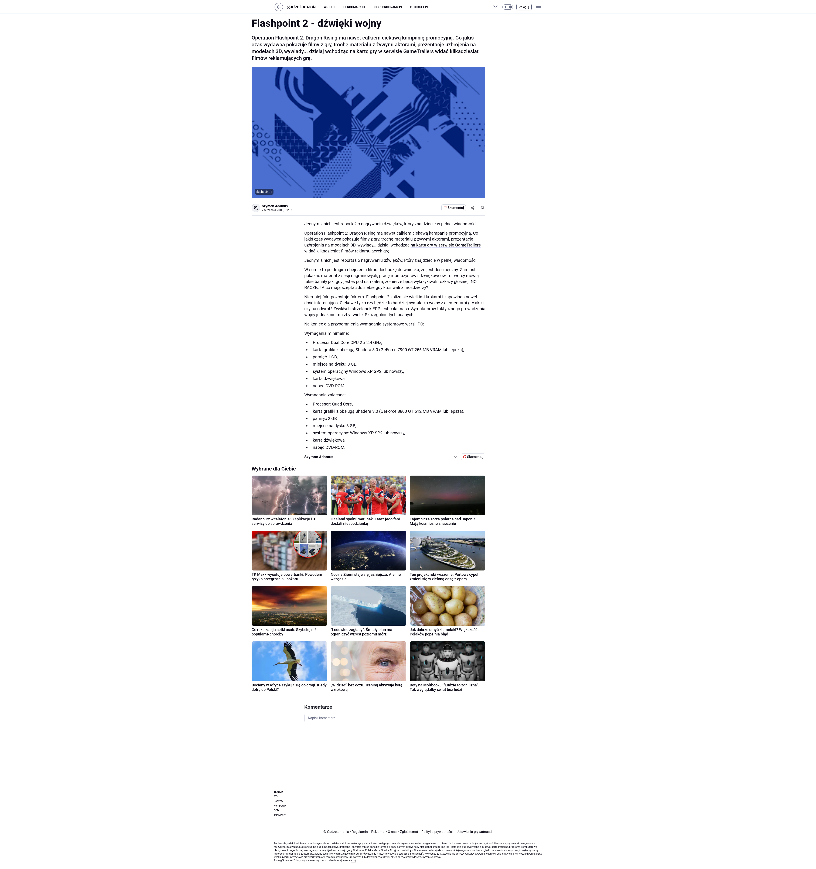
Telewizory (280, 815)
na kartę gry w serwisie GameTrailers (446, 245)
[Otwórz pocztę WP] (495, 7)
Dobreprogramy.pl (388, 7)
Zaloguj (524, 7)
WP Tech (330, 7)
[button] (507, 7)
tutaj (353, 860)
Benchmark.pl (354, 7)
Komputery (280, 805)
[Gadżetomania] (305, 7)
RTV (276, 796)
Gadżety (278, 801)
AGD (276, 810)
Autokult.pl (419, 7)
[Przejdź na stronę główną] (279, 10)
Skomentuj (456, 208)
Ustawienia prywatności (473, 832)
